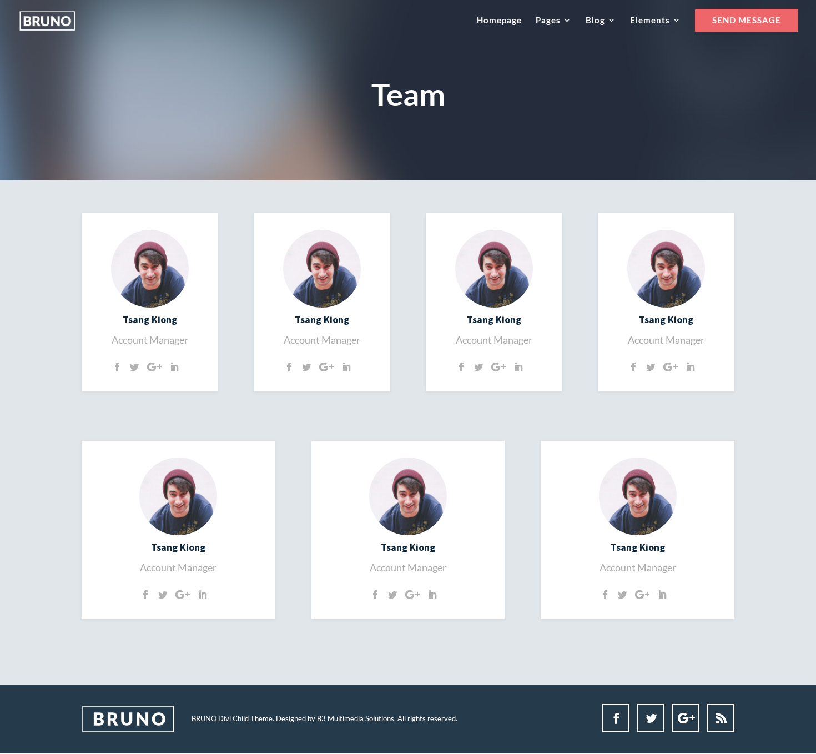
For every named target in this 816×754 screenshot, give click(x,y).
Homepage (499, 20)
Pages (548, 20)
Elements (650, 20)
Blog (595, 20)
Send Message (746, 20)
